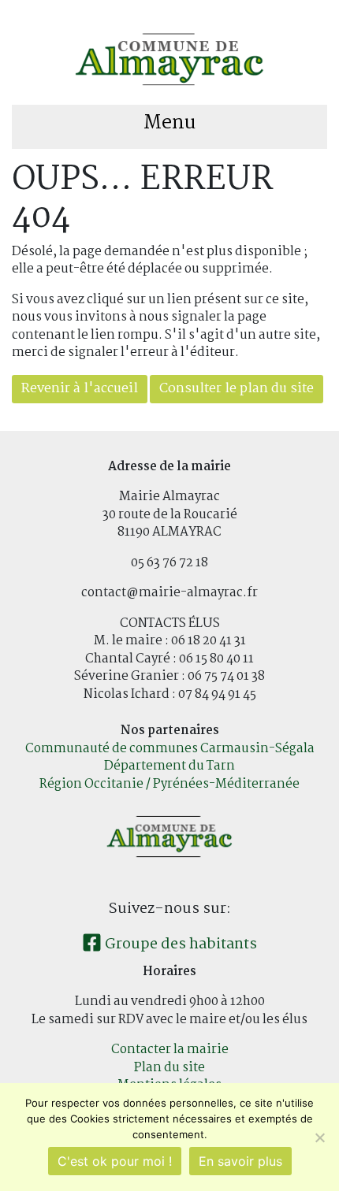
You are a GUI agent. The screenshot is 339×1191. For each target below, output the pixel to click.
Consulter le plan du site (236, 388)
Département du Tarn (169, 766)
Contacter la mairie (170, 1049)
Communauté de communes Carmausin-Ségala (170, 749)
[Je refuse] (319, 1137)
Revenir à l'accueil (79, 388)
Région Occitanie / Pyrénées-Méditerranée (169, 784)
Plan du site (169, 1068)
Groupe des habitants (179, 944)
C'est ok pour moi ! (115, 1161)
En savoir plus (240, 1161)
